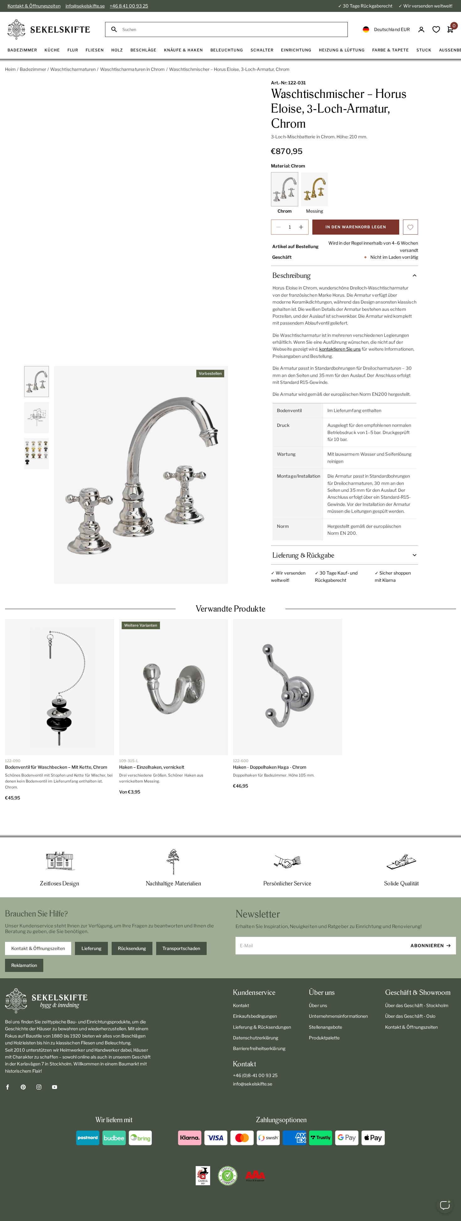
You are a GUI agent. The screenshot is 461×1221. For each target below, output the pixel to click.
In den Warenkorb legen (356, 227)
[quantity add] (301, 227)
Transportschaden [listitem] (181, 925)
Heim (10, 69)
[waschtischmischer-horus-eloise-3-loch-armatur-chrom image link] (141, 475)
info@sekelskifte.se (85, 5)
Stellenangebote (325, 1004)
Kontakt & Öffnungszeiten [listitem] (38, 925)
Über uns (318, 982)
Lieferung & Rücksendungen (262, 1004)
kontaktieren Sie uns (340, 349)
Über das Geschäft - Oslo (410, 993)
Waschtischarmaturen (73, 69)
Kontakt (241, 982)
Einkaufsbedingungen (255, 993)
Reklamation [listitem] (24, 942)
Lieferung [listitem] (92, 925)
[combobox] (232, 29)
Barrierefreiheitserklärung (259, 1025)
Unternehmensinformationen (338, 993)
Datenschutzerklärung (255, 1015)
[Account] (421, 30)
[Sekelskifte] (78, 978)
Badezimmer (33, 69)
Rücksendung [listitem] (132, 925)
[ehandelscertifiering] (228, 1153)
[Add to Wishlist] (410, 227)
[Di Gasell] (203, 1153)
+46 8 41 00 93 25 (129, 5)
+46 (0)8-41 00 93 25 (255, 1052)
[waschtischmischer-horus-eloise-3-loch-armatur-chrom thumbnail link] (36, 381)
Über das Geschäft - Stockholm (416, 982)
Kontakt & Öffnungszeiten (34, 5)
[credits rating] (255, 1153)
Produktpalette (324, 1015)
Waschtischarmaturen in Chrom (132, 69)
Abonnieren (427, 923)
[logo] (49, 29)
